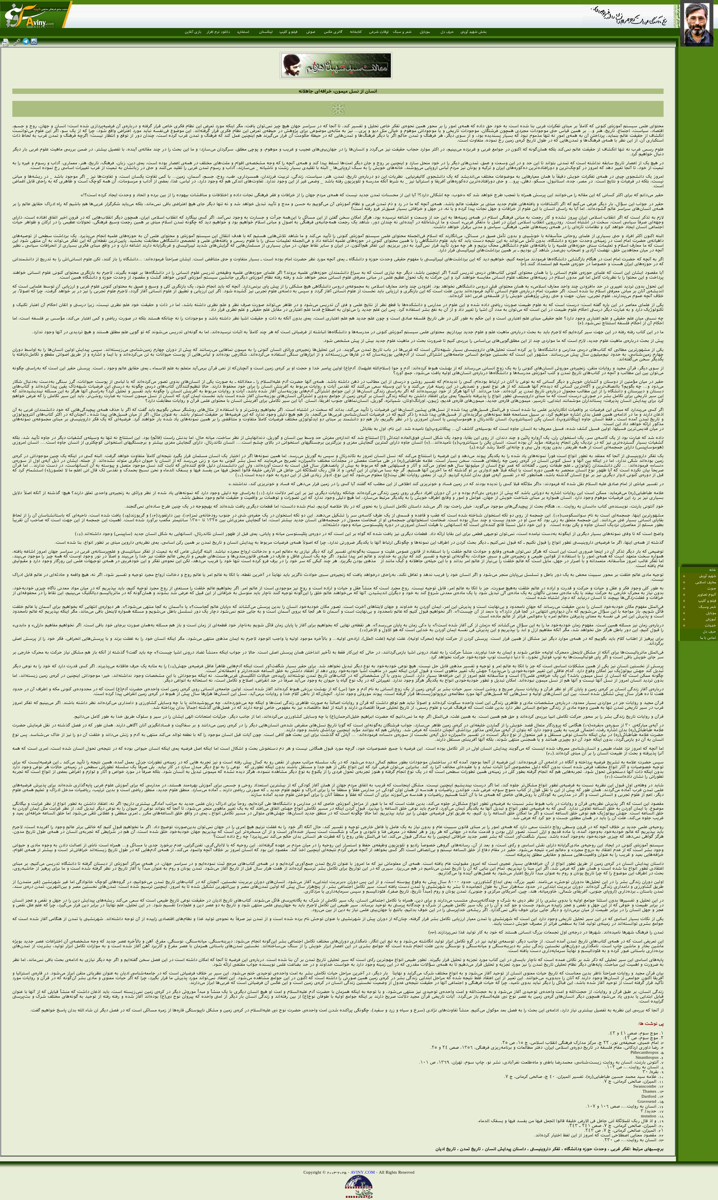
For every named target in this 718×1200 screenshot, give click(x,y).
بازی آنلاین (193, 32)
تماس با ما (708, 638)
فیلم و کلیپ (288, 32)
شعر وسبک (707, 607)
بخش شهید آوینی (474, 32)
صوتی (310, 32)
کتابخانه (356, 32)
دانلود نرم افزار (218, 32)
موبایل (425, 32)
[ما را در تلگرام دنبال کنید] (25, 43)
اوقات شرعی (379, 32)
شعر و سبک (402, 32)
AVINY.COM (363, 1172)
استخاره (243, 32)
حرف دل (447, 32)
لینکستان (266, 32)
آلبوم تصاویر (706, 595)
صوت (711, 588)
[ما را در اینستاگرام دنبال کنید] (34, 43)
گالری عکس (333, 32)
